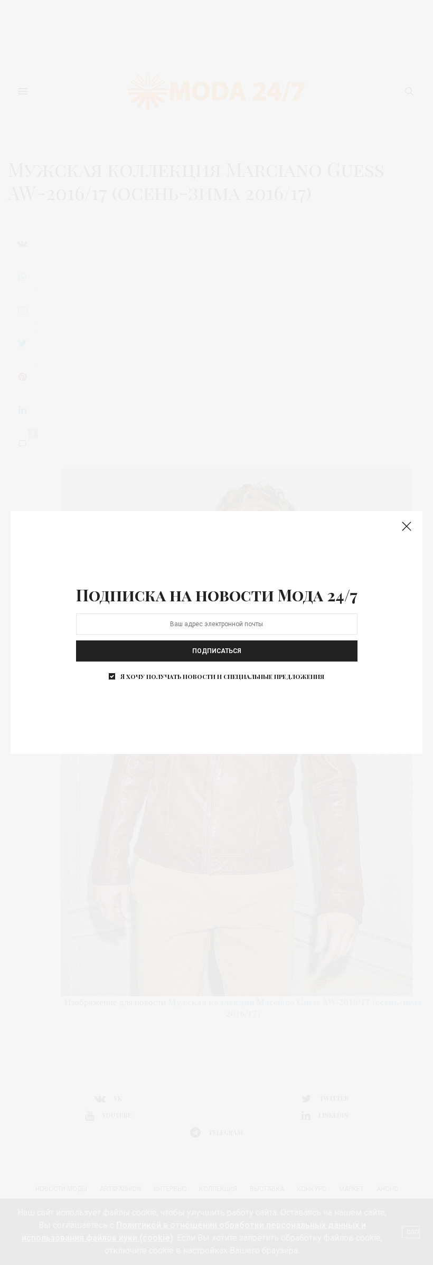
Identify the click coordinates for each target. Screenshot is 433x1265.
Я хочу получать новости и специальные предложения (222, 676)
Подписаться (216, 651)
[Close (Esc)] (406, 526)
